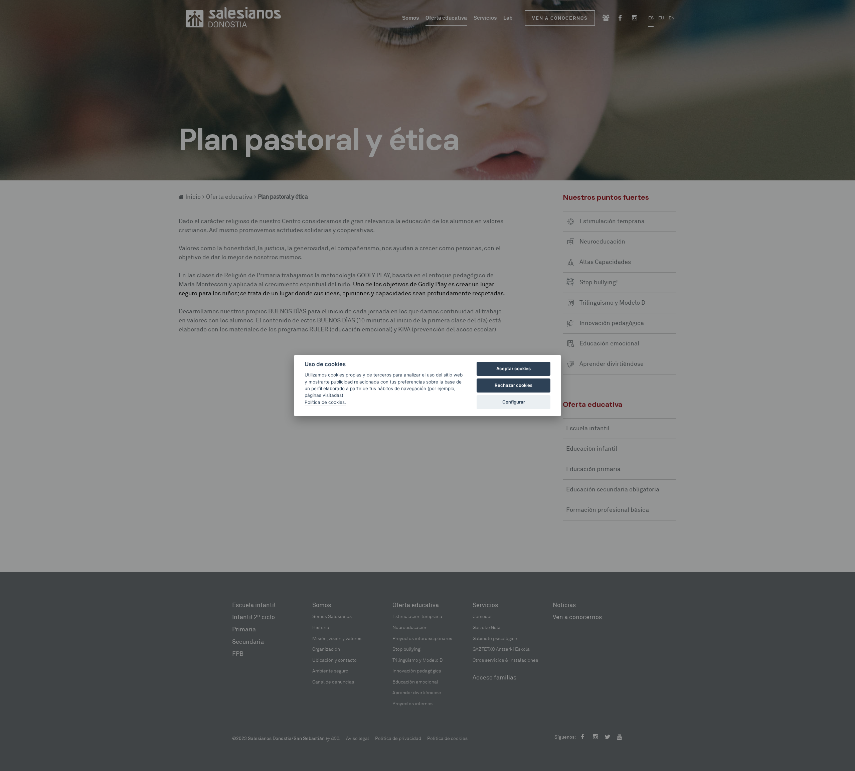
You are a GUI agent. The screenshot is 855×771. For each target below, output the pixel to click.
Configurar (513, 402)
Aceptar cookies (513, 368)
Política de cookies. (325, 402)
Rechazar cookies (513, 385)
